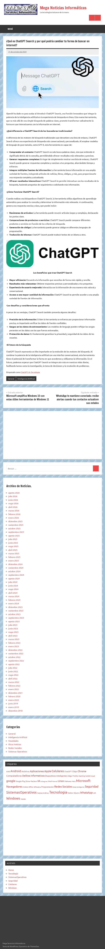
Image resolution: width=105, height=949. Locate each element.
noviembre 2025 (15, 525)
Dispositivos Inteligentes (56, 775)
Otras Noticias (14, 744)
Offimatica (37, 787)
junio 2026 (13, 499)
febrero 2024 (14, 600)
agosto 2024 (14, 578)
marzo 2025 (13, 553)
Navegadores (14, 786)
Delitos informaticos (33, 775)
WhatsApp (86, 792)
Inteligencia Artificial (26, 379)
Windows (13, 798)
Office (30, 787)
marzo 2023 (13, 639)
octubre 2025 (14, 528)
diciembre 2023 (15, 607)
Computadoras (14, 775)
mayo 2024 (13, 589)
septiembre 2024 (16, 575)
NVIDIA (25, 787)
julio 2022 (12, 667)
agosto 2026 (14, 492)
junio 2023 (13, 628)
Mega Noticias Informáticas (63, 8)
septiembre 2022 (16, 660)
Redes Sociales (15, 748)
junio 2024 (13, 585)
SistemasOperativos (21, 792)
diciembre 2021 (15, 692)
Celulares (58, 771)
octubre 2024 (14, 571)
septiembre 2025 (16, 532)
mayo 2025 (13, 546)
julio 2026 (12, 496)
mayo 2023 (13, 632)
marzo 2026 (13, 510)
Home (11, 870)
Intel (50, 781)
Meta (73, 781)
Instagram (44, 781)
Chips (74, 771)
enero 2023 (13, 646)
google (10, 780)
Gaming (82, 776)
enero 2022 (13, 689)
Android (15, 771)
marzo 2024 (13, 596)
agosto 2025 (14, 535)
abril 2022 (12, 678)
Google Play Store (23, 781)
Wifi (94, 793)
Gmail (93, 776)
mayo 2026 (13, 503)
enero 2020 (13, 700)
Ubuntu (77, 793)
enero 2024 (13, 603)
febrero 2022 (14, 685)
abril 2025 (12, 550)
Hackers (34, 781)
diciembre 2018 (15, 710)
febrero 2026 (14, 514)
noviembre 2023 (15, 610)
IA (29, 372)
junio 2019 (13, 703)
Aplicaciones (37, 771)
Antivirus (25, 771)
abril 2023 (12, 635)
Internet (54, 781)
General (11, 379)
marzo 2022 (13, 682)
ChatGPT (24, 372)
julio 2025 (12, 539)
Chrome (82, 771)
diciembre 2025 (15, 521)
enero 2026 (13, 517)
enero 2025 (13, 560)
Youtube (23, 799)
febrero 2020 (14, 696)
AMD (8, 771)
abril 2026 (12, 507)
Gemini (88, 776)
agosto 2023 (14, 621)
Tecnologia (35, 372)
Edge (70, 776)
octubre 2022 (14, 657)
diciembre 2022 (15, 650)
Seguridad (91, 786)
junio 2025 (13, 542)
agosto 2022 (14, 664)
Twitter (70, 793)
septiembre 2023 (16, 617)
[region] (52, 434)
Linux (61, 780)
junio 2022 (13, 671)
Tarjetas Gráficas (43, 793)
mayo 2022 (13, 675)
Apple (47, 771)
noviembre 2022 (15, 653)
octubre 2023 (14, 614)
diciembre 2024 (15, 564)
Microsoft (83, 781)
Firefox (75, 776)
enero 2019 (13, 707)
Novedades (13, 740)
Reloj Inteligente (78, 787)
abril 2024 (12, 592)
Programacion (47, 787)
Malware (67, 781)
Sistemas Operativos (17, 751)
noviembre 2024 (15, 567)
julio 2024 (12, 582)
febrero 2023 (14, 642)
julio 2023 (12, 625)
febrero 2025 (14, 557)
